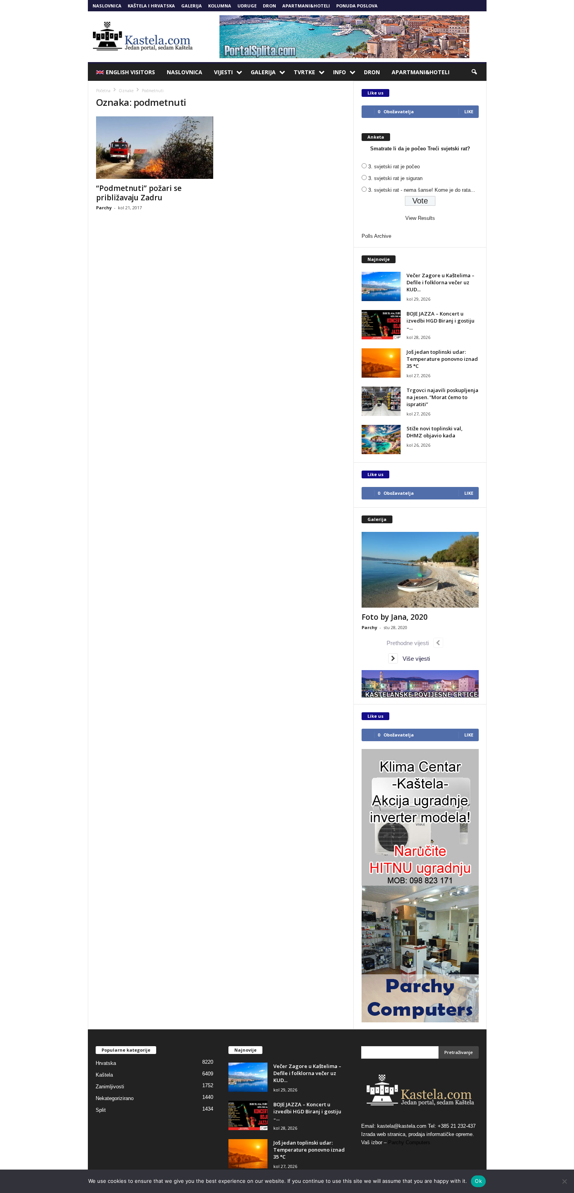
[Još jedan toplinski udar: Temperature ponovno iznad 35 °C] (381, 363)
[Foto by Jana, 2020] (420, 570)
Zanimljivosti (110, 1087)
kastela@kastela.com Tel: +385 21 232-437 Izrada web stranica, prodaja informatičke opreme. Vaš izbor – (418, 1134)
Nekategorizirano (115, 1098)
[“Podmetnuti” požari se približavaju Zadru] (154, 147)
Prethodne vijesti (410, 643)
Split (101, 1110)
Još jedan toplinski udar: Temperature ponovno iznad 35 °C (442, 358)
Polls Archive (376, 236)
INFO (339, 72)
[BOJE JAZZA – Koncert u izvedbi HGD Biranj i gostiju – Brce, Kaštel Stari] (381, 324)
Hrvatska (106, 1063)
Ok (478, 1181)
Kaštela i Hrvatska (151, 6)
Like (468, 111)
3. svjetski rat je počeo (394, 166)
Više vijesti (414, 658)
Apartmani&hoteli (306, 6)
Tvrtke (304, 72)
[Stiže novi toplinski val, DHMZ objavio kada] (381, 439)
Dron (269, 6)
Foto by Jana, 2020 (395, 617)
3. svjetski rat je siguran (395, 178)
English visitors (130, 72)
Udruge (247, 6)
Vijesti (223, 72)
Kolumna (219, 6)
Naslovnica (107, 6)
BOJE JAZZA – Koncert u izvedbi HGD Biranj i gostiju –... (440, 320)
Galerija (191, 6)
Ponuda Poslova (357, 6)
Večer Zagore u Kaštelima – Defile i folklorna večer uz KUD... (440, 282)
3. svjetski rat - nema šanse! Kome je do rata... (421, 190)
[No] (564, 1181)
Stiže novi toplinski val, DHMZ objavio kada (434, 432)
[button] (474, 72)
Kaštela (104, 1075)
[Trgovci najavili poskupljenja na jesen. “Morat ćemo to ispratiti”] (381, 401)
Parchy (104, 207)
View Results (420, 218)
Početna (103, 90)
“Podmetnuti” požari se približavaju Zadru (139, 193)
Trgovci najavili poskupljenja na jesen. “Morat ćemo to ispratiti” (442, 397)
